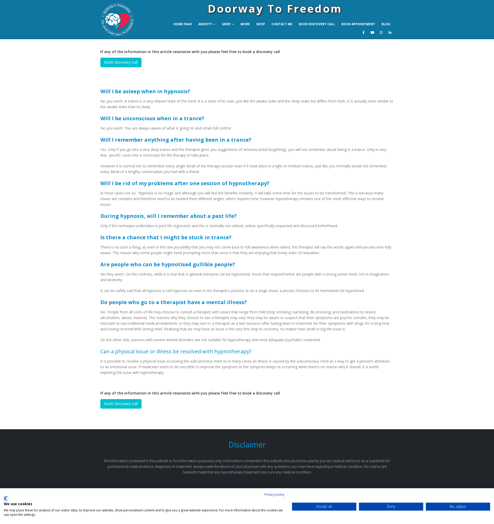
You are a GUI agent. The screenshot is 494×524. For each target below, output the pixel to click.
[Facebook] (363, 32)
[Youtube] (372, 32)
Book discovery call (317, 24)
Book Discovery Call (121, 62)
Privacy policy (274, 494)
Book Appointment (358, 24)
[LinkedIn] (389, 32)
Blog (386, 24)
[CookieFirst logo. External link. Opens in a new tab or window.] (6, 498)
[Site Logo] (124, 19)
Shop (260, 24)
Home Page (182, 24)
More (245, 24)
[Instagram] (381, 32)
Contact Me (281, 24)
